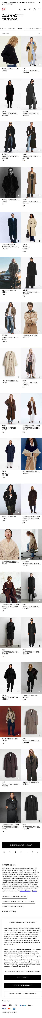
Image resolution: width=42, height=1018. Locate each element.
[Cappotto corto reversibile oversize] (31, 544)
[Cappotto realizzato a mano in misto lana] (31, 408)
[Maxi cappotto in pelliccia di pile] (10, 363)
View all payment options (9, 1012)
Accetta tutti (22, 977)
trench (34, 891)
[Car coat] (31, 227)
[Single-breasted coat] (31, 454)
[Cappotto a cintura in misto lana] (10, 137)
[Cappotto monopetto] (31, 765)
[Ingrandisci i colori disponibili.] (3, 160)
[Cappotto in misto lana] (10, 94)
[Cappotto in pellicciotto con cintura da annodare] (10, 544)
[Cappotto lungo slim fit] (31, 137)
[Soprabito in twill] (31, 318)
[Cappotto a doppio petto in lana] (10, 227)
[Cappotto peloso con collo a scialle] (10, 182)
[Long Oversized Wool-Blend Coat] (31, 94)
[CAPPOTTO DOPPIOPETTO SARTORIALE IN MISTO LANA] (31, 632)
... (26, 852)
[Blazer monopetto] (10, 721)
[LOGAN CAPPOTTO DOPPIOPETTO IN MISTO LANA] (10, 318)
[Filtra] (39, 33)
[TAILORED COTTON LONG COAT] (10, 765)
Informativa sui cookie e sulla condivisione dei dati (22, 971)
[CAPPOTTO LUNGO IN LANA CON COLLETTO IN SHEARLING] (31, 587)
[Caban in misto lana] (10, 51)
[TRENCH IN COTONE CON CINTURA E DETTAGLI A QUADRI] (31, 51)
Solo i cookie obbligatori (22, 985)
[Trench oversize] (31, 363)
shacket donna (25, 891)
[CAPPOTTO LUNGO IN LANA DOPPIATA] (10, 632)
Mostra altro (8, 911)
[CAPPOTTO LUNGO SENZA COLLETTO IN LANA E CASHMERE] (31, 807)
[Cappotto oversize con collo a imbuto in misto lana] (31, 273)
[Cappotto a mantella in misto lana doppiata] (10, 678)
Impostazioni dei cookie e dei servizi (22, 993)
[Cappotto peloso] (10, 273)
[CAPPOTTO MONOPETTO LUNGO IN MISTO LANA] (31, 721)
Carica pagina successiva (21, 845)
